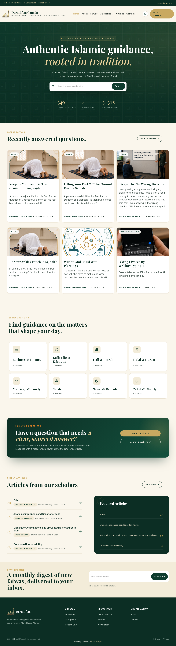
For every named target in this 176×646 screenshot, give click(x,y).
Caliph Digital (97, 642)
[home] (33, 14)
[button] (107, 14)
